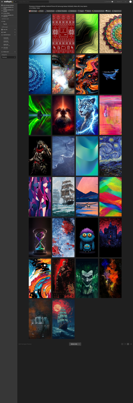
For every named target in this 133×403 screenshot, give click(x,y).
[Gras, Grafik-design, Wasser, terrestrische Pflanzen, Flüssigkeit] (40, 115)
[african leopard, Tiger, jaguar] (87, 115)
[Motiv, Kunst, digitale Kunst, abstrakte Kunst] (40, 196)
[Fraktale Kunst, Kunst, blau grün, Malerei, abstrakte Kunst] (87, 156)
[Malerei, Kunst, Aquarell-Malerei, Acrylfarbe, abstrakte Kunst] (110, 115)
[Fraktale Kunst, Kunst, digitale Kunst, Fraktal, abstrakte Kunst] (40, 33)
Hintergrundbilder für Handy (8, 8)
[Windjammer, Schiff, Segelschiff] (63, 196)
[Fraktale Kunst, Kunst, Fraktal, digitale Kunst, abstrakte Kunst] (87, 33)
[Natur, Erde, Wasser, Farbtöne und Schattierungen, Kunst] (110, 278)
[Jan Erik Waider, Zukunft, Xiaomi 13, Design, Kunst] (63, 156)
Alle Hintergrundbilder (8, 5)
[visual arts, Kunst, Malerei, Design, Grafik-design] (40, 278)
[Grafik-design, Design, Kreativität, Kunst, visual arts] (63, 33)
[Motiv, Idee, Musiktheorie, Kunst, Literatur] (110, 33)
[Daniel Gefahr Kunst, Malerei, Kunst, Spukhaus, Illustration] (110, 237)
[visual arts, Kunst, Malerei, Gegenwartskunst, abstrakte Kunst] (87, 74)
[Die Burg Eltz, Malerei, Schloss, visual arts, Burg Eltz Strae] (40, 319)
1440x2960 (5, 37)
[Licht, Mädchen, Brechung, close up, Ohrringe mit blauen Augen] (63, 74)
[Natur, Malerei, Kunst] (87, 196)
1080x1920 (5, 44)
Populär (5, 24)
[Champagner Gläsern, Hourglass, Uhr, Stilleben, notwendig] (40, 237)
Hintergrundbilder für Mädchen (8, 16)
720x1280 (5, 47)
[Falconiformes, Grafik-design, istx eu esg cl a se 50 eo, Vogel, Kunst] (63, 115)
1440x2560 (5, 41)
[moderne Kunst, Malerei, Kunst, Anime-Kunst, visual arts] (110, 196)
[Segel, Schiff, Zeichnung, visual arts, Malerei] (63, 319)
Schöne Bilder (6, 13)
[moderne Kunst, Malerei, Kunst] (63, 237)
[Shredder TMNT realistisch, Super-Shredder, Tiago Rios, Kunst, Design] (40, 156)
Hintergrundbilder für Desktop (8, 10)
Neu (4, 21)
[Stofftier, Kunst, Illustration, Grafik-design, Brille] (87, 237)
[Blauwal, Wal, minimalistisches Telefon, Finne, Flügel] (110, 74)
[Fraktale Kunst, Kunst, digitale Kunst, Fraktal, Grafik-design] (40, 74)
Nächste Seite (74, 344)
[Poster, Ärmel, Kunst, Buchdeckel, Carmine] (63, 278)
